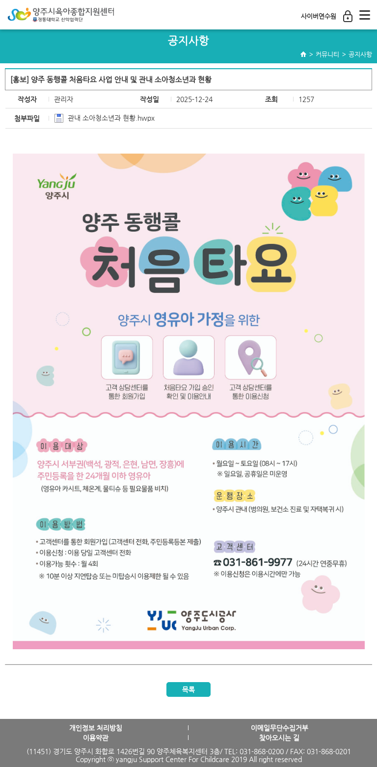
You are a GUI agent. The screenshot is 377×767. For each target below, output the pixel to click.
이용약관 (95, 737)
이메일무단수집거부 (279, 728)
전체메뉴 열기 (364, 14)
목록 (188, 689)
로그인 (347, 16)
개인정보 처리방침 (95, 728)
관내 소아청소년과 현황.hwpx (111, 118)
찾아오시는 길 (279, 737)
